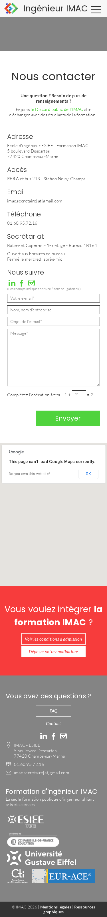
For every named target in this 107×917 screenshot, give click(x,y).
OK (88, 474)
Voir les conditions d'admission (53, 639)
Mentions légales (55, 907)
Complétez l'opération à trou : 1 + (39, 394)
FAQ (54, 710)
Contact (53, 723)
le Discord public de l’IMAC (57, 109)
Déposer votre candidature (53, 651)
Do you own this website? (29, 474)
